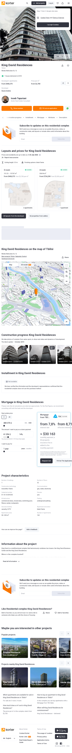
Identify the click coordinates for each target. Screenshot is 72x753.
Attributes (51, 117)
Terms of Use (42, 743)
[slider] (4, 426)
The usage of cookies (44, 733)
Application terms (43, 740)
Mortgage (40, 117)
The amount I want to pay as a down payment (16, 429)
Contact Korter (24, 733)
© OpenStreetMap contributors (62, 325)
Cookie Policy (45, 18)
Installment (29, 117)
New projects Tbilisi (8, 256)
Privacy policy (42, 737)
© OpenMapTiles (49, 325)
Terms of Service (58, 18)
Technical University (8, 259)
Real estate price (7, 413)
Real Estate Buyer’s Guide (25, 741)
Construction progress (13, 117)
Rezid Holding (6, 91)
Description (63, 117)
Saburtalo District (21, 256)
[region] (36, 293)
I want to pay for (7, 444)
